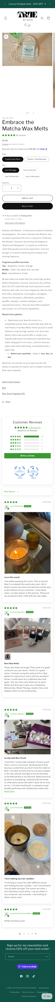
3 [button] (28, 933)
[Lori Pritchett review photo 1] (27, 543)
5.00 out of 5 (35, 427)
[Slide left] (21, 113)
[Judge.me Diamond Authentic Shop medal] (19, 471)
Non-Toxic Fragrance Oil (13, 393)
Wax (4, 387)
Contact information (28, 996)
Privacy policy (15, 992)
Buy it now (27, 206)
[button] (6, 18)
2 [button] (24, 933)
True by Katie (17, 988)
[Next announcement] (50, 4)
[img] (10, 502)
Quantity (5, 183)
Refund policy (44, 988)
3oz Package (10, 170)
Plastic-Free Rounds (36, 159)
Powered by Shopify (29, 988)
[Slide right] (33, 113)
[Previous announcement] (5, 4)
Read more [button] (9, 791)
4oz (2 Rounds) (13, 177)
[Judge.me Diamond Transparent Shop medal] (33, 471)
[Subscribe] (46, 956)
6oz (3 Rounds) (34, 177)
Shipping (5, 144)
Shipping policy (42, 992)
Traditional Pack (12, 159)
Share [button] (7, 402)
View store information (15, 223)
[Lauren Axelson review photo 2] (7, 656)
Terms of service (28, 992)
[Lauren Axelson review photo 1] (27, 635)
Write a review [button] (27, 455)
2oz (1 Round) (31, 171)
